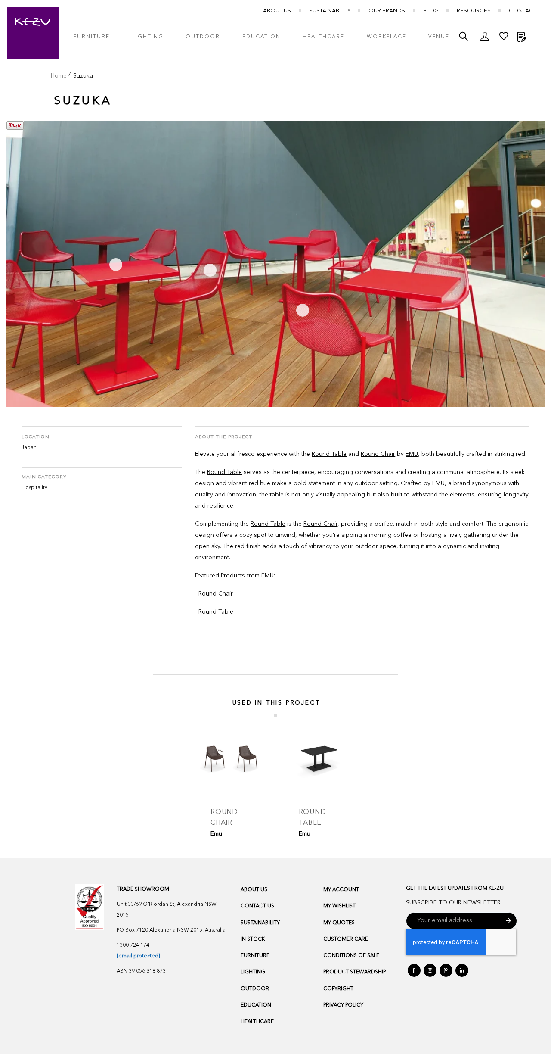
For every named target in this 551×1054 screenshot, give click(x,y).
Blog (431, 11)
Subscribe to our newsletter (453, 903)
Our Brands (386, 11)
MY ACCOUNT (341, 889)
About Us (277, 11)
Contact (522, 11)
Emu (216, 834)
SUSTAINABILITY (260, 923)
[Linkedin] (461, 970)
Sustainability (329, 11)
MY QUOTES (339, 923)
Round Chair (378, 454)
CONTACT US (257, 906)
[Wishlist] (503, 38)
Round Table (329, 454)
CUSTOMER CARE (345, 939)
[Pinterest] (446, 970)
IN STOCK (253, 939)
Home (59, 76)
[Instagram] (430, 970)
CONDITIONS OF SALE (351, 955)
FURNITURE (255, 955)
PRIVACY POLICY (343, 1005)
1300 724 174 (133, 945)
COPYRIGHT (338, 989)
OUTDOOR (255, 989)
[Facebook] (414, 970)
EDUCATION (256, 1005)
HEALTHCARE (257, 1021)
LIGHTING (253, 972)
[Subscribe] (508, 920)
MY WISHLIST (339, 906)
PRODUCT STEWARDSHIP (354, 972)
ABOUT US (254, 889)
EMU (412, 454)
